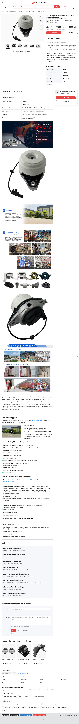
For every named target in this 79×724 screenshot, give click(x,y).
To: (9, 613)
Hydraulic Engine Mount (38, 696)
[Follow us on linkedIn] (76, 715)
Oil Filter (19, 479)
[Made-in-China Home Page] (39, 2)
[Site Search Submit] (57, 6)
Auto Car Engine (6, 707)
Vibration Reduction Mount (9, 696)
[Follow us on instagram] (70, 715)
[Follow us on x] (68, 715)
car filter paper (5, 676)
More (3, 710)
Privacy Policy (63, 719)
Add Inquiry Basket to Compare (23, 51)
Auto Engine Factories (35, 704)
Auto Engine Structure (31, 11)
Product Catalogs (23, 673)
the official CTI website (38, 420)
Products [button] (15, 7)
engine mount (61, 676)
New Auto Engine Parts (63, 704)
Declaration (55, 719)
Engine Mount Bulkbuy (62, 707)
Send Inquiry (53, 32)
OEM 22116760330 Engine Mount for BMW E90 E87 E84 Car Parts (8, 661)
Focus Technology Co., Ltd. (28, 719)
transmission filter (62, 679)
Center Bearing (45, 479)
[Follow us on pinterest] (74, 715)
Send (13, 630)
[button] (2, 2)
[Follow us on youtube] (72, 715)
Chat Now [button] (71, 32)
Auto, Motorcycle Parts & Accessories (15, 11)
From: (8, 609)
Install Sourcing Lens (40, 715)
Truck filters (42, 679)
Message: (7, 617)
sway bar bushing (25, 676)
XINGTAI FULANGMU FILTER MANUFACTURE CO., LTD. (63, 20)
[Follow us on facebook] (65, 715)
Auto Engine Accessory (33, 707)
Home (3, 11)
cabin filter (23, 682)
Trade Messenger (26, 715)
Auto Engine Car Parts (19, 707)
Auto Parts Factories (8, 704)
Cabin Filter (24, 479)
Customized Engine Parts (48, 707)
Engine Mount (41, 11)
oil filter (3, 682)
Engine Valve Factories (49, 704)
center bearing (43, 676)
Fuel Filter (30, 479)
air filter (41, 682)
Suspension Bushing (8, 481)
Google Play (15, 715)
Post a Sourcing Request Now (19, 633)
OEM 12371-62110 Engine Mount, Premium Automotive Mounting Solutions (39, 661)
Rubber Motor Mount (24, 696)
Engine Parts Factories (21, 704)
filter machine (24, 679)
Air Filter (14, 479)
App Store (5, 715)
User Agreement (48, 719)
